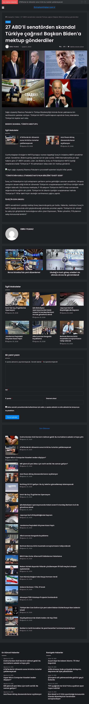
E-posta (8, 398)
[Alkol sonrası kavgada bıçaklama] (44, 327)
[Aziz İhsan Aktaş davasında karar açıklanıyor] (52, 140)
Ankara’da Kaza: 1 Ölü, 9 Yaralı (32, 587)
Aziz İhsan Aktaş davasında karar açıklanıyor (68, 140)
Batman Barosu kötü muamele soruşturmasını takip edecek (70, 338)
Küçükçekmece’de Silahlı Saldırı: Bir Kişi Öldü (38, 618)
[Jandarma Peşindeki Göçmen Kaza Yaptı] (17, 327)
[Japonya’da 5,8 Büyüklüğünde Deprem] (72, 299)
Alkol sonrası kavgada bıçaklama (42, 337)
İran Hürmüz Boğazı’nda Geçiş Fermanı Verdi (38, 577)
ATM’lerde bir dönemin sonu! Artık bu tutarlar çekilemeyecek (29, 140)
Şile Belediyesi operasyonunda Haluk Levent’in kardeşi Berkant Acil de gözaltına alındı (43, 311)
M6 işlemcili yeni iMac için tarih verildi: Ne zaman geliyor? (44, 464)
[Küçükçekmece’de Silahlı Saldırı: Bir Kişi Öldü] (11, 621)
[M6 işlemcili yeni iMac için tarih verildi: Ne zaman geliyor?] (11, 467)
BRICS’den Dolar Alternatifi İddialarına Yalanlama (41, 556)
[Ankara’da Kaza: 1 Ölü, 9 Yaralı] (11, 590)
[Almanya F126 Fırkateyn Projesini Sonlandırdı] (11, 600)
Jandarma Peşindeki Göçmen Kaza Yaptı (14, 337)
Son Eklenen (44, 428)
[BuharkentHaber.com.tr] (44, 7)
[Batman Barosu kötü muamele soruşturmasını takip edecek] (72, 327)
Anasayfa (10, 17)
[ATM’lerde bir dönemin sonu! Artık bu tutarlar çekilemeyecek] (11, 140)
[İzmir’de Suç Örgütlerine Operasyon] (17, 299)
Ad (7, 390)
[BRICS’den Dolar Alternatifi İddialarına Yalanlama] (11, 559)
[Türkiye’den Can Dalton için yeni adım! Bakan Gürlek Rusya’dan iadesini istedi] (11, 610)
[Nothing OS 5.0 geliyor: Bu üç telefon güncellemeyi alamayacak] (11, 487)
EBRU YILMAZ (14, 47)
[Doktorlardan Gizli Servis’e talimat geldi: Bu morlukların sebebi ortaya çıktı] (11, 440)
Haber (17, 17)
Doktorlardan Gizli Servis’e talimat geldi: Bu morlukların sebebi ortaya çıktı (51, 437)
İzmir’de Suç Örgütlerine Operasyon (15, 309)
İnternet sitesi (51, 398)
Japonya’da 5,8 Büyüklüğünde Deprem (69, 309)
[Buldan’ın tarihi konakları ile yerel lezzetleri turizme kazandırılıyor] (11, 631)
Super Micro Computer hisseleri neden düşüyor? (36, 2)
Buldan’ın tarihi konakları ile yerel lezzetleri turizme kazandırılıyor (47, 628)
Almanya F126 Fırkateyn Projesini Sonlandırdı (38, 597)
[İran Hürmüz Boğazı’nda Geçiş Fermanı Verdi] (11, 580)
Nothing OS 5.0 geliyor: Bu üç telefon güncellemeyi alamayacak (46, 484)
